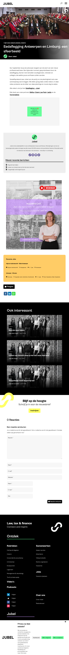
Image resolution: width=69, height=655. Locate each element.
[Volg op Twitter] (8, 598)
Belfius (32, 92)
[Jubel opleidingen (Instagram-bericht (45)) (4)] (34, 249)
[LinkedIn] (35, 155)
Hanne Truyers (15, 333)
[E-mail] (33, 155)
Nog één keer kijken (13, 165)
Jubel (14, 56)
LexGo (49, 92)
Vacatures (39, 566)
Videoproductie (41, 558)
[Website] (30, 155)
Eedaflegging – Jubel (33, 88)
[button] (66, 2)
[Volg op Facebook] (8, 602)
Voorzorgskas (14, 95)
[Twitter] (38, 155)
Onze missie (39, 599)
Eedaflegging (15, 43)
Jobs (38, 572)
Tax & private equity (13, 577)
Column (11, 326)
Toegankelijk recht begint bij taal (16, 169)
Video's (23, 43)
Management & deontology (15, 573)
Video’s (10, 581)
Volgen (14, 594)
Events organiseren (42, 562)
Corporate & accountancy (15, 558)
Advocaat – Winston (11, 273)
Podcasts (11, 587)
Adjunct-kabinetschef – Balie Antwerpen (17, 263)
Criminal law (10, 562)
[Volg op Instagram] (8, 605)
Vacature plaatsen (41, 576)
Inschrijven (34, 411)
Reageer (10, 287)
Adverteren (39, 554)
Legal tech (10, 569)
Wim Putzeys (15, 358)
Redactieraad (40, 603)
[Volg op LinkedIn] (8, 594)
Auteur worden (40, 550)
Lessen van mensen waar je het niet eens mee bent (21, 167)
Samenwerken (43, 546)
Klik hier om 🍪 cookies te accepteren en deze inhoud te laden (35, 111)
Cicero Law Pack (41, 92)
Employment (11, 566)
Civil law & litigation (13, 550)
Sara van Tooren (15, 383)
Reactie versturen (55, 501)
